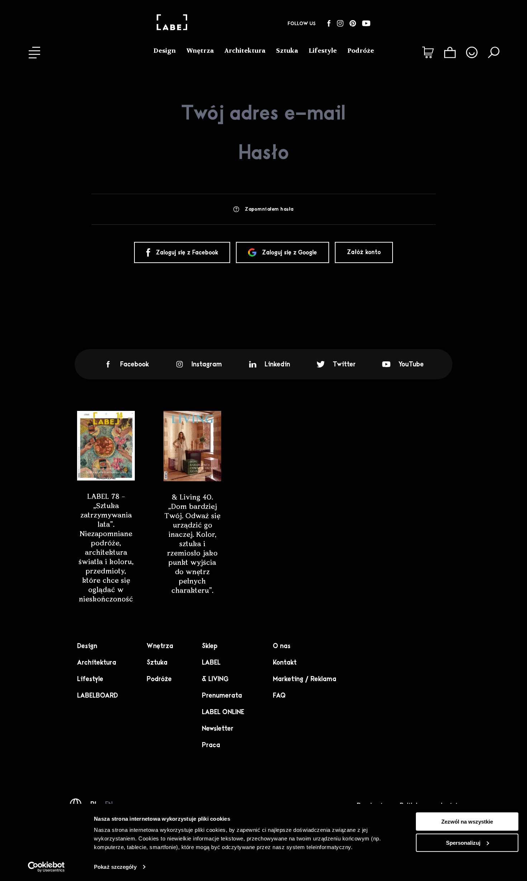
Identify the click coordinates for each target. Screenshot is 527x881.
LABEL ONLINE (223, 712)
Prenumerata (222, 695)
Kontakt (284, 662)
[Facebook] (329, 23)
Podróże (360, 51)
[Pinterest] (353, 23)
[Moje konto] (472, 52)
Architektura (244, 51)
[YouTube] (366, 23)
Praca (211, 745)
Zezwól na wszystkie (467, 822)
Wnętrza (200, 51)
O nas (281, 646)
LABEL (211, 662)
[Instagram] (340, 23)
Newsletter (217, 728)
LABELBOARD (97, 695)
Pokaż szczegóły (115, 867)
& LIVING (215, 679)
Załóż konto (364, 252)
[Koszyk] (450, 52)
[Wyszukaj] (493, 52)
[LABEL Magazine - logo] (172, 23)
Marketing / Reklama (304, 679)
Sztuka (287, 51)
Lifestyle (323, 51)
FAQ (279, 695)
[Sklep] (428, 52)
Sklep (210, 646)
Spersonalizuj (463, 843)
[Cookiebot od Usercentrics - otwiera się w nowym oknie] (46, 867)
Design (164, 51)
